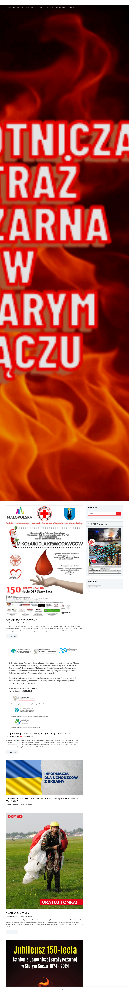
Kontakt (72, 7)
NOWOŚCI (11, 7)
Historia (20, 7)
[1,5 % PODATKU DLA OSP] (104, 551)
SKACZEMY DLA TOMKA (17, 913)
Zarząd (41, 7)
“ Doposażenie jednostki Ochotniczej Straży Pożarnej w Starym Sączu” (38, 733)
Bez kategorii (31, 623)
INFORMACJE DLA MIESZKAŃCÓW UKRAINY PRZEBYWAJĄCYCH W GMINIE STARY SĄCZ (42, 800)
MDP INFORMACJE (61, 7)
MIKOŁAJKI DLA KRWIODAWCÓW (22, 619)
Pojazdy (50, 7)
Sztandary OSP (31, 7)
